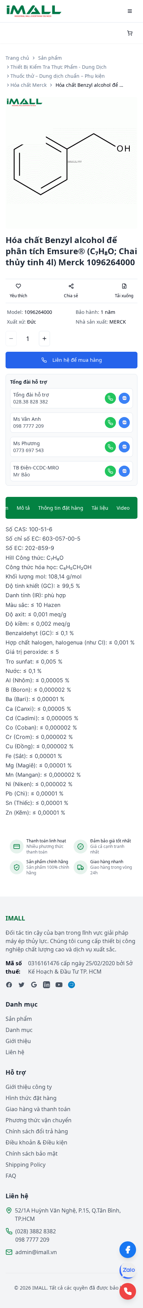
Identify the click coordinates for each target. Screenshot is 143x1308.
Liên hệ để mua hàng (77, 360)
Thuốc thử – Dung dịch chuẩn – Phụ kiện (57, 76)
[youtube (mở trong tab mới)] (59, 984)
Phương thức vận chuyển (39, 1120)
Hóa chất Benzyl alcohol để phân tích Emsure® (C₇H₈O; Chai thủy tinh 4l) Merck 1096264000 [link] (90, 85)
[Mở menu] (129, 11)
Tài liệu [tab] (100, 508)
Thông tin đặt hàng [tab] (60, 508)
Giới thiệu (18, 1041)
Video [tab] (123, 508)
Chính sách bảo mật (32, 1153)
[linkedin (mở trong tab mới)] (46, 984)
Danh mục (19, 1030)
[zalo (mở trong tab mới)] (71, 984)
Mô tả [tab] (23, 508)
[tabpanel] (71, 671)
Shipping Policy (25, 1164)
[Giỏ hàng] (129, 33)
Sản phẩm (50, 58)
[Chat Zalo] (124, 398)
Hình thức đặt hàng (31, 1098)
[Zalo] (127, 1270)
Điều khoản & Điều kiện (36, 1142)
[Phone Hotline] (127, 1291)
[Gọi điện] (110, 398)
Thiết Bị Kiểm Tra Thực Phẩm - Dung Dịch (58, 67)
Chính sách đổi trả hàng (37, 1131)
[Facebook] (127, 1249)
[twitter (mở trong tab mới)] (21, 984)
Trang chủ (17, 58)
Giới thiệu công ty (29, 1087)
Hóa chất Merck (28, 85)
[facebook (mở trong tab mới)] (9, 984)
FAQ (11, 1176)
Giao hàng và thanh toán (38, 1109)
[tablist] (71, 508)
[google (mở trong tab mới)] (34, 984)
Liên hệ (15, 1052)
